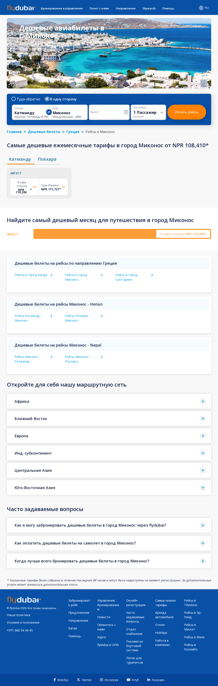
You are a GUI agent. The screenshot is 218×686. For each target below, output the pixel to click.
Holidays (161, 633)
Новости (103, 617)
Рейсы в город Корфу (31, 275)
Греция (72, 131)
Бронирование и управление (62, 8)
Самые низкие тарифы (165, 602)
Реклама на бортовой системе (134, 645)
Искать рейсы (186, 112)
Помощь (168, 8)
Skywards (149, 8)
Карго (101, 637)
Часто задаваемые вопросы (135, 617)
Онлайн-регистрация (135, 602)
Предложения (78, 613)
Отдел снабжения (134, 631)
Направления (126, 8)
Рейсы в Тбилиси (190, 602)
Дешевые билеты (44, 131)
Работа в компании (162, 642)
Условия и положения (23, 622)
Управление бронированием (108, 604)
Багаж (72, 628)
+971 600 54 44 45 (20, 630)
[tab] (20, 159)
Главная (14, 131)
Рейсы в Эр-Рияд (193, 615)
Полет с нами (99, 8)
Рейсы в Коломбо (191, 647)
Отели (160, 625)
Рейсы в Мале (194, 637)
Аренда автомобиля (164, 615)
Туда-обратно (28, 99)
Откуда (18, 108)
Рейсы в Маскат (190, 627)
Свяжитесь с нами (106, 627)
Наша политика (18, 615)
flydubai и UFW (108, 645)
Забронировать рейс (79, 602)
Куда (55, 108)
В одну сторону (63, 99)
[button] (109, 401)
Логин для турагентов (134, 660)
